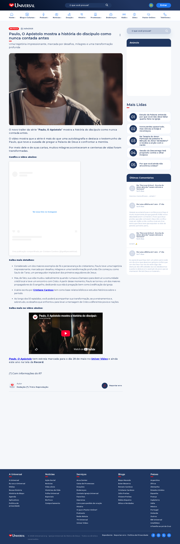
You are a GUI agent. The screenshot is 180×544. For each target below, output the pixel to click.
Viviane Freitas (125, 497)
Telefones (165, 18)
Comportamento (52, 503)
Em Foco (14, 29)
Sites (134, 18)
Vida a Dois (50, 487)
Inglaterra (155, 500)
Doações (80, 487)
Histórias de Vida (52, 490)
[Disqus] (66, 429)
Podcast (43, 18)
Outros (153, 516)
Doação (69, 18)
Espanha (154, 493)
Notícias (56, 18)
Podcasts (81, 513)
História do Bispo (16, 493)
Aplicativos (14, 500)
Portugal (154, 510)
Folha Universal (52, 493)
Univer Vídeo (82, 523)
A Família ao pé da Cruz (160, 526)
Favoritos (81, 497)
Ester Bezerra (124, 484)
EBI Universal (156, 520)
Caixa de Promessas (85, 484)
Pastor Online (148, 18)
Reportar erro (120, 535)
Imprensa (81, 500)
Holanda (154, 513)
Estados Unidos (157, 490)
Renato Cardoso (125, 487)
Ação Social (50, 480)
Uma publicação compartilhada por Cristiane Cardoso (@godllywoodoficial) (44, 251)
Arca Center (82, 480)
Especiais (49, 497)
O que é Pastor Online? (87, 510)
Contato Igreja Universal (87, 493)
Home (11, 18)
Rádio (124, 18)
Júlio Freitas (123, 493)
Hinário (81, 18)
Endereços (111, 18)
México (153, 507)
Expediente (107, 535)
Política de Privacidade (138, 535)
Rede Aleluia (82, 516)
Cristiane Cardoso (126, 490)
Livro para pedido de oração (89, 503)
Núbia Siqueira (124, 500)
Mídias (12, 487)
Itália (152, 503)
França (153, 497)
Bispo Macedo (124, 480)
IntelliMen (155, 523)
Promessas (95, 18)
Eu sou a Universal (17, 484)
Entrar (163, 5)
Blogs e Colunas (27, 18)
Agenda (12, 497)
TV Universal (82, 520)
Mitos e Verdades (126, 503)
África (153, 484)
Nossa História (15, 490)
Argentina (155, 480)
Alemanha (154, 487)
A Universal (14, 480)
